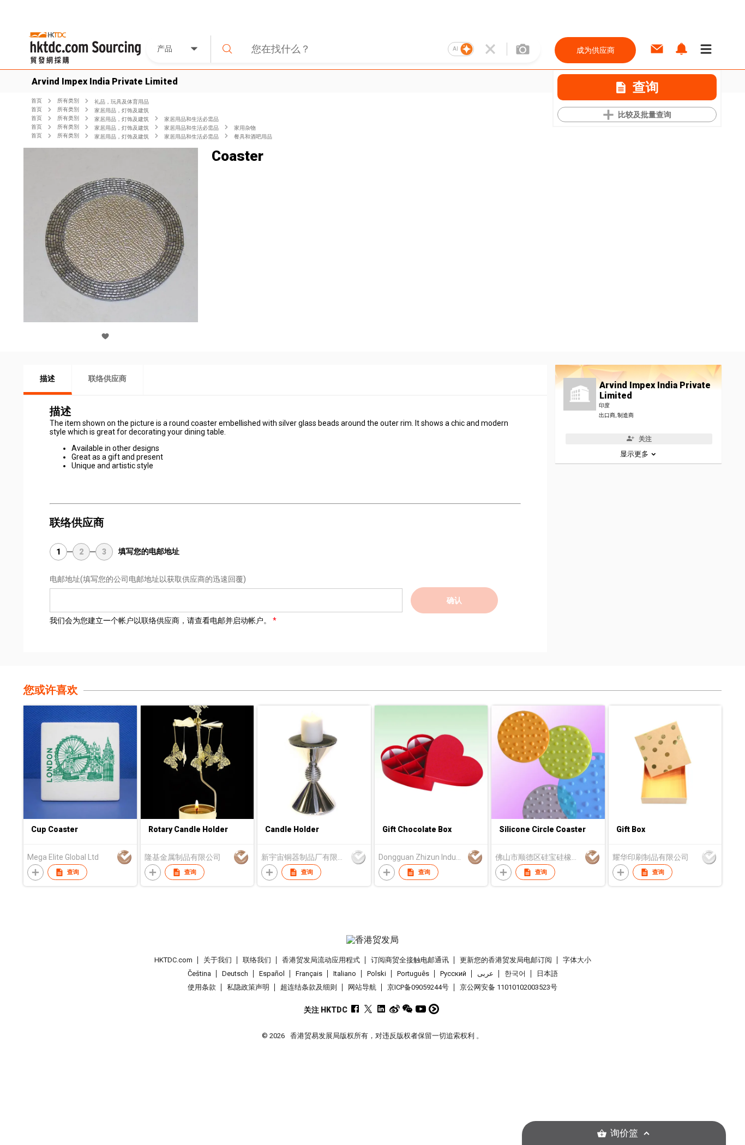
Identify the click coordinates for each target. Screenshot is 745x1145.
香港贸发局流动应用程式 (321, 960)
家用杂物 (245, 128)
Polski (376, 973)
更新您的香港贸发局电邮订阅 (506, 960)
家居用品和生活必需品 (191, 119)
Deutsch (235, 973)
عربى (485, 973)
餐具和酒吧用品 (253, 137)
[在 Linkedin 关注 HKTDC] (381, 1009)
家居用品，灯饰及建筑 (121, 110)
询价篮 (624, 1133)
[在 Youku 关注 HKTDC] (434, 1009)
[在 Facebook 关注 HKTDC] (355, 1009)
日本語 (547, 973)
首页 (36, 101)
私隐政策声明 (248, 987)
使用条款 (202, 987)
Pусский (453, 973)
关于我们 (217, 960)
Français (309, 973)
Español (272, 973)
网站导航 (362, 987)
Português (413, 973)
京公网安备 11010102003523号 (508, 987)
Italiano (344, 973)
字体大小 (577, 960)
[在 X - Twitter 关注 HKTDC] (368, 1009)
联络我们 (257, 960)
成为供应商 (595, 50)
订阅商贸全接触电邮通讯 (410, 960)
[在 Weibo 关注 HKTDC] (394, 1009)
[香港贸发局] (372, 940)
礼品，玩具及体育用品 (121, 102)
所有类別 (68, 101)
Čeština (199, 973)
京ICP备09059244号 (418, 987)
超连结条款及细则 (308, 987)
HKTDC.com (173, 960)
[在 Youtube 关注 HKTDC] (421, 1009)
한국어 (515, 973)
